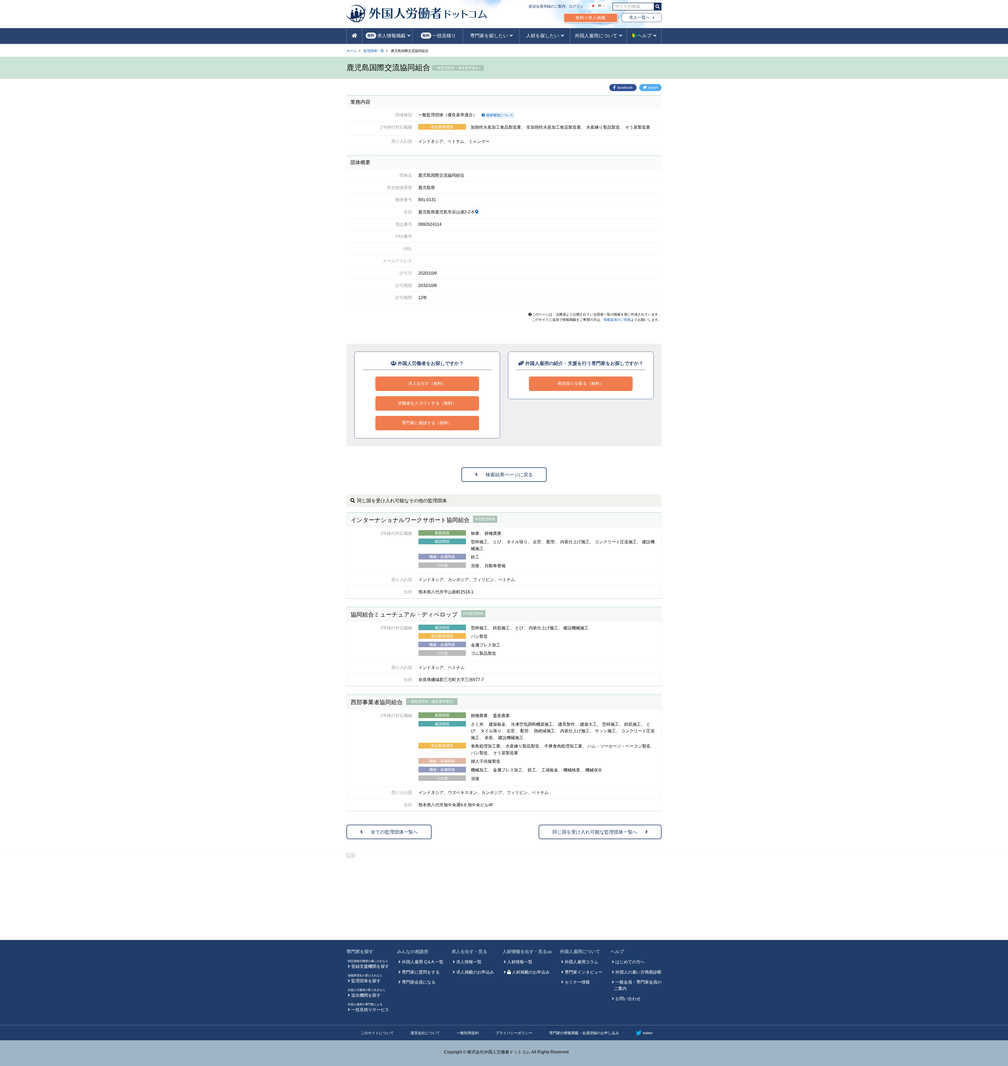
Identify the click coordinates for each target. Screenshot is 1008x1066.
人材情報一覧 (519, 962)
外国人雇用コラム (581, 962)
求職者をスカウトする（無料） (427, 403)
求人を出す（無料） (427, 383)
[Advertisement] (504, 898)
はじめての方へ (630, 962)
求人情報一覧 (468, 962)
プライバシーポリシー (514, 1033)
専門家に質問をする (421, 972)
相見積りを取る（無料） (581, 383)
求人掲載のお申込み (475, 972)
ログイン (576, 6)
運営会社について (425, 1033)
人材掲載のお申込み (531, 972)
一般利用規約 (468, 1033)
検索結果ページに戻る (509, 474)
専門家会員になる (418, 982)
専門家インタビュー (583, 972)
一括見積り (439, 35)
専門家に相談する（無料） (427, 423)
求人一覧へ (639, 17)
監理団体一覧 (374, 51)
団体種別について (499, 115)
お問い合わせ (627, 998)
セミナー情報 (577, 982)
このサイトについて (377, 1033)
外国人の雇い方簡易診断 (638, 972)
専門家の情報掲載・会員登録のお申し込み (584, 1033)
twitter (648, 1033)
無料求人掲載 (590, 17)
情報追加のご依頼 (617, 320)
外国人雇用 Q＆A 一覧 (422, 962)
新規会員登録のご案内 (547, 6)
